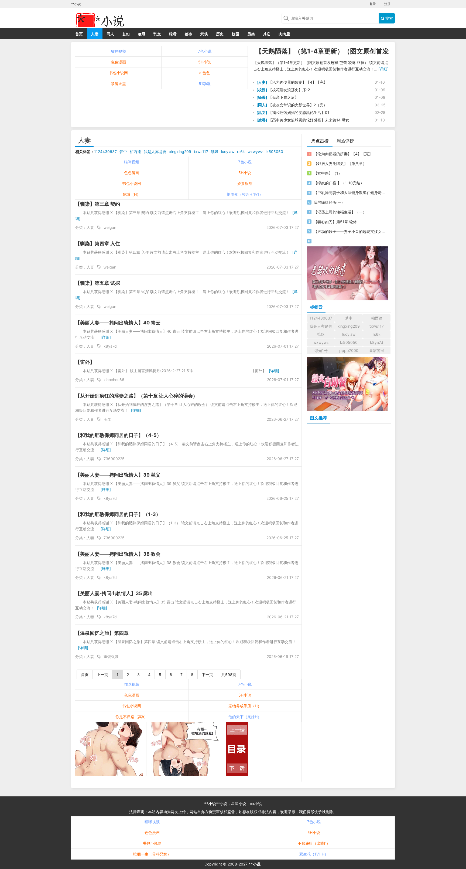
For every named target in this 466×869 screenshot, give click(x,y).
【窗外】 (85, 362)
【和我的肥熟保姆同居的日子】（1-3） (118, 514)
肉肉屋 (284, 34)
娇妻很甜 (244, 183)
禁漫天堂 (118, 83)
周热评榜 (345, 141)
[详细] (383, 69)
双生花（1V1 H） (313, 854)
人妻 (94, 34)
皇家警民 (376, 350)
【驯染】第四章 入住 (97, 243)
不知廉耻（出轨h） (314, 843)
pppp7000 (348, 350)
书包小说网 (118, 72)
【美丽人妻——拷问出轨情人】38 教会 (117, 554)
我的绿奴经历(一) (328, 202)
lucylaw (227, 151)
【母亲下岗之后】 (283, 97)
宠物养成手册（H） (244, 706)
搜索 (388, 18)
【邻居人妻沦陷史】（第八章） (340, 163)
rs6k (241, 151)
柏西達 (135, 151)
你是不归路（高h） (131, 716)
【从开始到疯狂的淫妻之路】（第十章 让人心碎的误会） (136, 396)
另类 (251, 34)
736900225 (114, 458)
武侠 (204, 34)
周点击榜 (319, 141)
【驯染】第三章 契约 (97, 204)
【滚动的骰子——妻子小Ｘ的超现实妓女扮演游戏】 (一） (350, 231)
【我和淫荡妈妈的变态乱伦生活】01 (298, 112)
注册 (387, 4)
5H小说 (204, 62)
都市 (188, 34)
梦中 (123, 151)
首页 (79, 34)
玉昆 (107, 419)
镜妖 (214, 151)
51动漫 (205, 83)
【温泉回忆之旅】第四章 (102, 633)
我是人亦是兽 (155, 151)
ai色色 (204, 72)
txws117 (201, 151)
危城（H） (132, 194)
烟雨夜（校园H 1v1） (245, 194)
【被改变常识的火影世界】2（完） (297, 105)
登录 (372, 4)
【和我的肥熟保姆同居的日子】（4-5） (118, 435)
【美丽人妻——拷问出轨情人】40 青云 (117, 322)
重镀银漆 (111, 656)
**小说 (210, 803)
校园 (235, 34)
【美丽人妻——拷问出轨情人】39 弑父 (117, 475)
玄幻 (126, 34)
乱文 (157, 34)
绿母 (173, 34)
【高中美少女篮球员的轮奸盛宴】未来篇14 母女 (308, 120)
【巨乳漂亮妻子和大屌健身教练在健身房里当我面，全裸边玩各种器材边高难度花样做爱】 (350, 192)
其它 (266, 34)
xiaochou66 (114, 379)
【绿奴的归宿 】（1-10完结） (339, 183)
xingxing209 (180, 151)
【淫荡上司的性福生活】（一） (340, 212)
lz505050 (274, 151)
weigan (110, 227)
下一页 (207, 674)
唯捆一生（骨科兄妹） (152, 854)
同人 (110, 34)
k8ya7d (110, 346)
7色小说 (204, 51)
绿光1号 (321, 350)
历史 (220, 34)
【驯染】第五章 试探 (97, 283)
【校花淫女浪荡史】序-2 (288, 89)
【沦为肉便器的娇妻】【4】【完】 (297, 82)
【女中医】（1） (328, 173)
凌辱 (141, 34)
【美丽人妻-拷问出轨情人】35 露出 (114, 593)
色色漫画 (118, 62)
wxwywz (255, 151)
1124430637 (105, 151)
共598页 (228, 674)
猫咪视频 (118, 51)
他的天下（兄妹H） (244, 716)
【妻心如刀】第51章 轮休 (335, 221)
